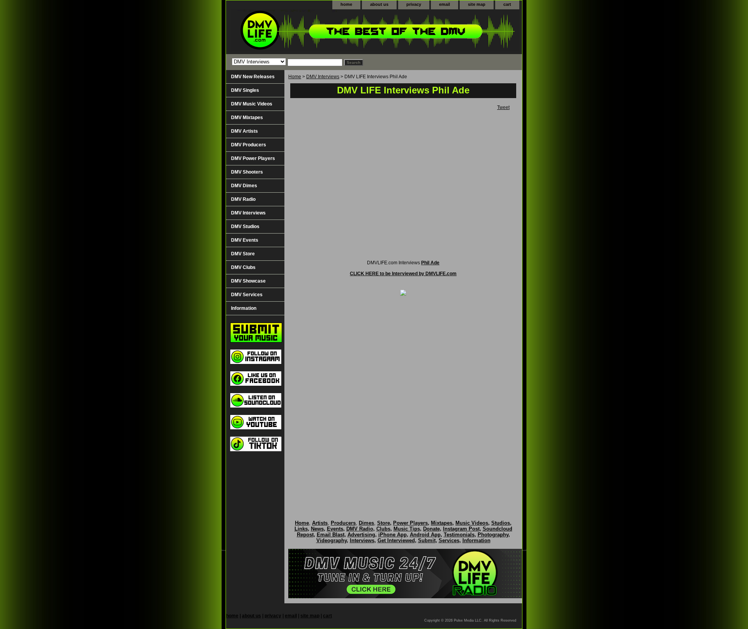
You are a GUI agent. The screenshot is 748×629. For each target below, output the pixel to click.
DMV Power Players (253, 158)
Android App (425, 535)
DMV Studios (245, 226)
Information (243, 308)
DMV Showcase (248, 281)
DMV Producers (248, 145)
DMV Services (247, 294)
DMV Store (243, 254)
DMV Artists (244, 131)
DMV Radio (243, 199)
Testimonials (459, 535)
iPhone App (392, 535)
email (444, 4)
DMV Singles (245, 90)
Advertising (361, 535)
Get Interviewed (396, 540)
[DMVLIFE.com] (323, 31)
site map (476, 4)
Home (294, 76)
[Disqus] (403, 399)
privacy (413, 4)
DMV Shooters (247, 172)
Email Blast (330, 535)
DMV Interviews (322, 76)
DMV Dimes (244, 185)
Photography (493, 535)
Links (301, 529)
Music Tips (406, 529)
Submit (427, 540)
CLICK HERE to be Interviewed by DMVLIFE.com (403, 273)
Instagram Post (461, 529)
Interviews (362, 540)
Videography (331, 540)
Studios (500, 523)
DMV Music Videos (251, 104)
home (346, 4)
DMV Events (244, 240)
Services (449, 540)
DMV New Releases (253, 76)
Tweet (503, 107)
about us (379, 4)
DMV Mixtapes (247, 117)
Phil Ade (430, 262)
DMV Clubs (243, 267)
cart (507, 4)
